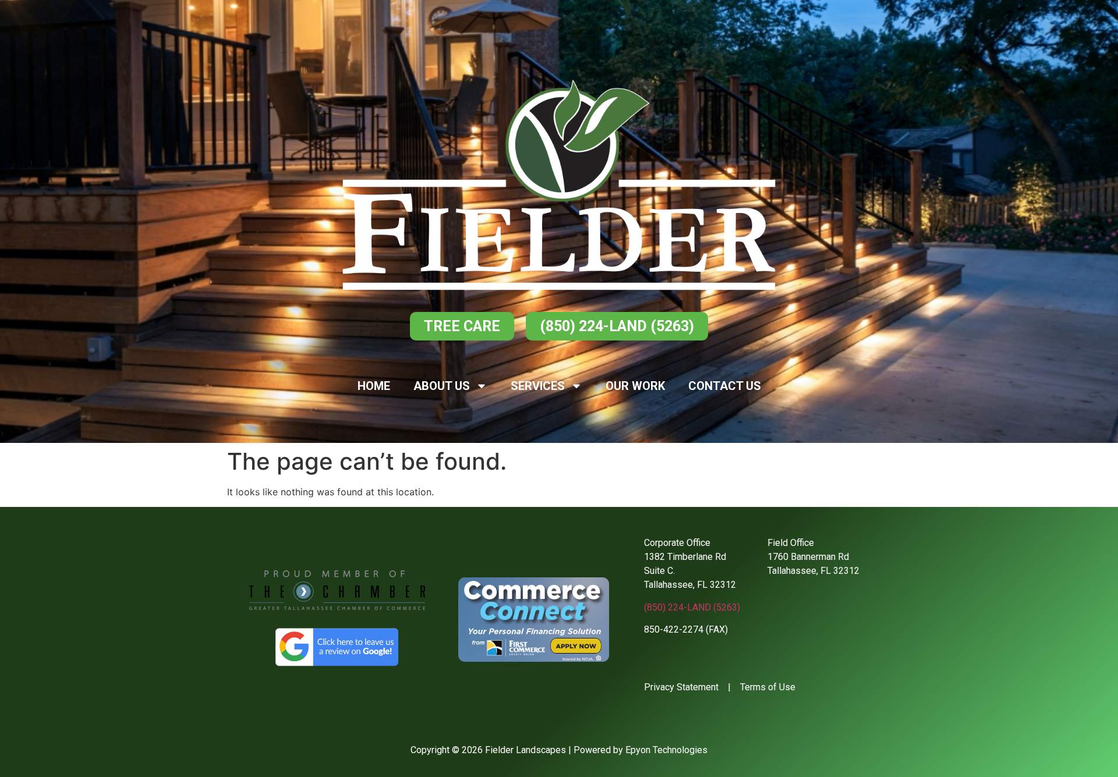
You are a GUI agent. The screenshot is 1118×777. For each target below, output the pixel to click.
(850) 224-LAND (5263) (692, 607)
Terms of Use (767, 687)
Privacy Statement (681, 687)
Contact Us (724, 386)
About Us (441, 386)
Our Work (635, 386)
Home (374, 386)
